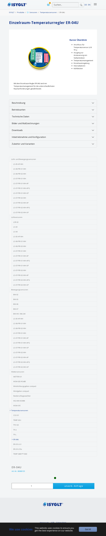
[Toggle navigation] (95, 4)
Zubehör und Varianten (23, 143)
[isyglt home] (17, 3)
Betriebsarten (18, 109)
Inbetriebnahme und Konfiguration (29, 137)
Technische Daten (20, 116)
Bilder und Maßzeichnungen (25, 123)
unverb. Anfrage (73, 486)
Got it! (88, 529)
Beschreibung (18, 102)
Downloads (17, 130)
